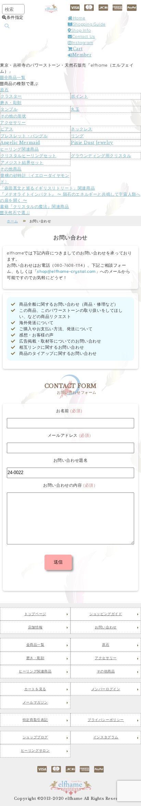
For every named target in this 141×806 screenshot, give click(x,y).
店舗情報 (35, 627)
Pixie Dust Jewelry (92, 142)
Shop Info (81, 30)
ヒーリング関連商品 (19, 149)
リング (77, 135)
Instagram (82, 42)
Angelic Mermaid (20, 142)
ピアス (6, 128)
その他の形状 (13, 116)
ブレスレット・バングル (24, 135)
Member (81, 54)
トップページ (35, 614)
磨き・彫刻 (11, 102)
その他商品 (11, 168)
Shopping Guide (89, 24)
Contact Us (83, 36)
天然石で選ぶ (17, 212)
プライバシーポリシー (106, 720)
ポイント (79, 96)
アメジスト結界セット (21, 162)
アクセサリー (13, 122)
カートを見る (35, 689)
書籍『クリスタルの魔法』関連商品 (34, 206)
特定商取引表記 (35, 720)
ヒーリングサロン (35, 751)
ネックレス (81, 128)
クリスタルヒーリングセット (28, 155)
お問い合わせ (106, 627)
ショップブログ (35, 737)
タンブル (8, 109)
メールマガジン (35, 702)
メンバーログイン (105, 689)
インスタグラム (105, 737)
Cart (77, 48)
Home (79, 17)
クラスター (11, 96)
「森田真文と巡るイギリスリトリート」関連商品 (47, 188)
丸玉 (75, 109)
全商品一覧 (15, 77)
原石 (4, 89)
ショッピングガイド (105, 614)
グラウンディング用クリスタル (101, 155)
